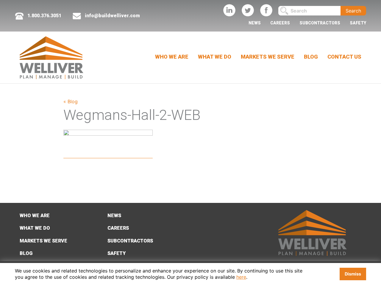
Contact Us (344, 57)
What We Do (214, 57)
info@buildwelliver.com (112, 15)
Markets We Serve (267, 57)
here (241, 277)
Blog (311, 57)
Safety (358, 23)
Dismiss (353, 273)
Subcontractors (319, 23)
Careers (280, 23)
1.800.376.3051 (43, 15)
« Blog (70, 101)
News (255, 23)
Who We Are (171, 57)
